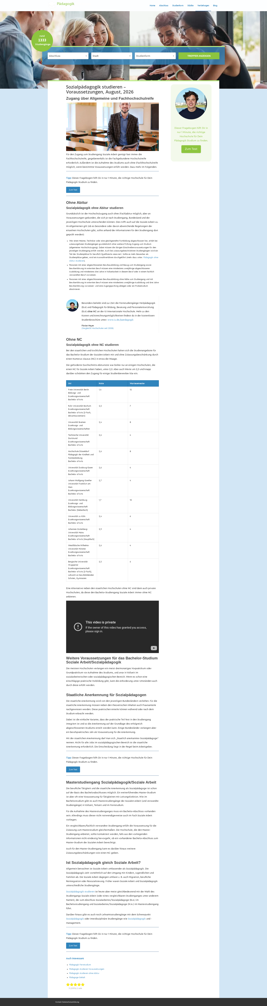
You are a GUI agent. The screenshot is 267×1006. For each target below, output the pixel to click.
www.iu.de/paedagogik (121, 320)
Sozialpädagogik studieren (80, 892)
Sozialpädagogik (75, 919)
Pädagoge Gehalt (77, 977)
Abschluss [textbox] (54, 56)
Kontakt (58, 1002)
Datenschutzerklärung (70, 1002)
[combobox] (68, 55)
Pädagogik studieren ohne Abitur (84, 973)
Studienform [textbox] (143, 56)
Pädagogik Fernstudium (80, 965)
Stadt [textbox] (96, 56)
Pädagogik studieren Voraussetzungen (86, 969)
